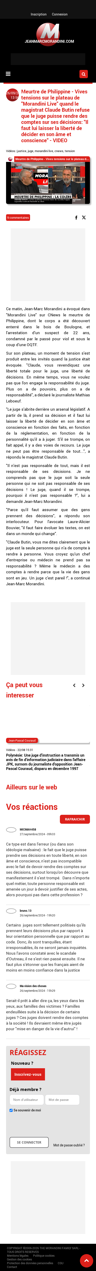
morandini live (44, 151)
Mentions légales (17, 1255)
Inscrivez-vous (27, 1074)
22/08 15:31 (25, 750)
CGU (60, 1263)
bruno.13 (25, 910)
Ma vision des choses (33, 986)
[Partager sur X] (85, 217)
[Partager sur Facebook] (77, 217)
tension (70, 151)
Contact (12, 1267)
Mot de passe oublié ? (69, 1145)
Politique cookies (44, 1255)
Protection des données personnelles (30, 1263)
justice (21, 151)
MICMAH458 (28, 829)
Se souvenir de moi (27, 1110)
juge (30, 151)
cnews (59, 151)
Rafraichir (75, 819)
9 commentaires (18, 217)
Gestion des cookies (19, 1259)
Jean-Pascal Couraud (22, 740)
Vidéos (10, 151)
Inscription (39, 14)
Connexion (60, 14)
